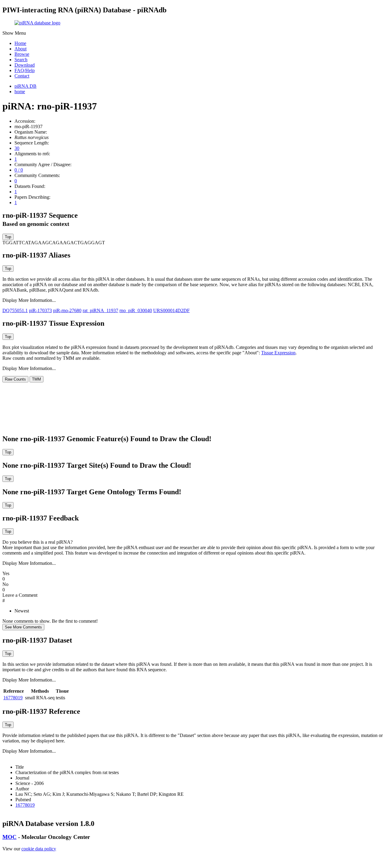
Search (20, 59)
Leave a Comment (19, 595)
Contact (21, 75)
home (19, 91)
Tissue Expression (278, 352)
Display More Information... (29, 300)
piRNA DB (25, 86)
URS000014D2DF (171, 310)
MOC (9, 837)
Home (20, 43)
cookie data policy (38, 848)
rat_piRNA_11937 (100, 310)
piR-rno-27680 (67, 310)
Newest (21, 610)
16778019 (13, 697)
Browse (21, 54)
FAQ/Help (24, 70)
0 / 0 (18, 169)
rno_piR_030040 (135, 310)
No (5, 584)
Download (24, 65)
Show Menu (14, 33)
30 (16, 148)
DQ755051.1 (15, 310)
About (20, 48)
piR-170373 (40, 310)
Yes (5, 573)
